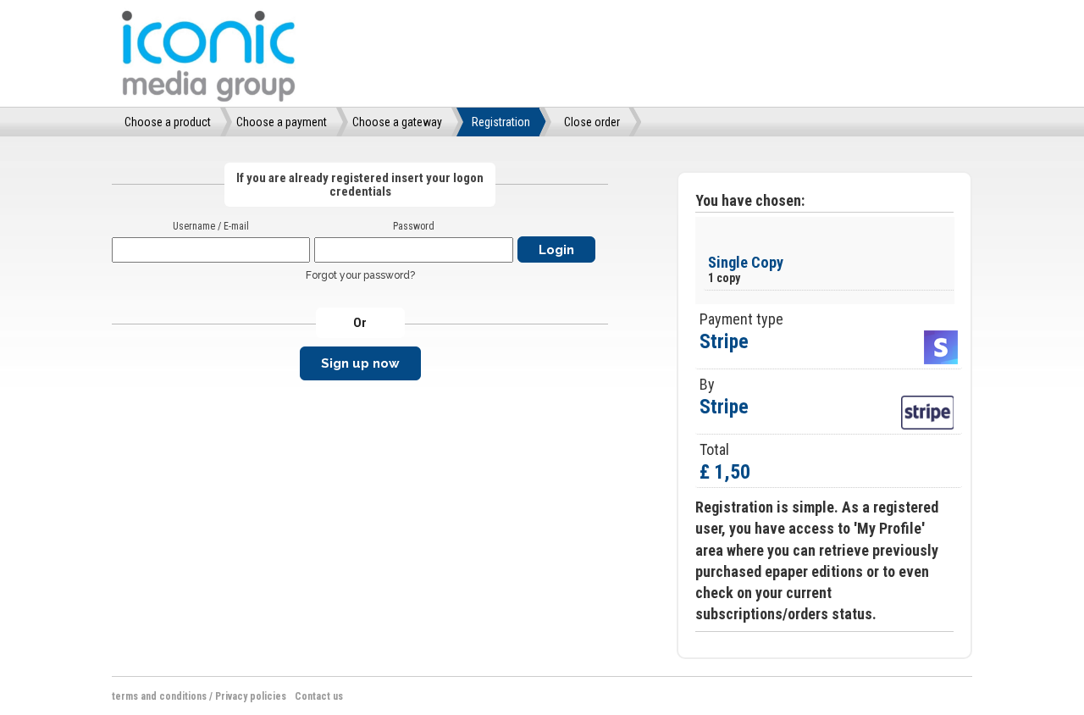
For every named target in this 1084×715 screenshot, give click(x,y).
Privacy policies (250, 696)
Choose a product (167, 122)
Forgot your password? (360, 275)
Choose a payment (281, 122)
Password (413, 226)
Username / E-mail (211, 226)
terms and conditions (159, 696)
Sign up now (360, 363)
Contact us (319, 696)
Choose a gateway (397, 122)
